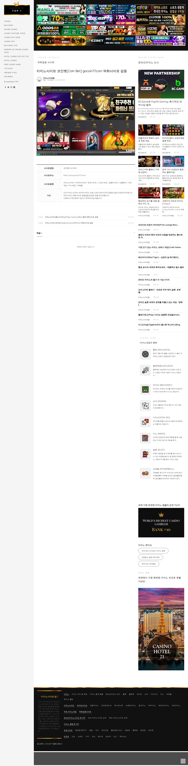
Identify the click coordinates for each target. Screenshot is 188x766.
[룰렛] (145, 354)
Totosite (8, 68)
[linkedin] (14, 87)
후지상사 (123, 736)
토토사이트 (68, 730)
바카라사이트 (82, 705)
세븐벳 (127, 730)
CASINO (7, 21)
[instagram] (11, 87)
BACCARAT (8, 25)
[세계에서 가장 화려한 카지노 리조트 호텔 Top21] (161, 629)
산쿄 (93, 736)
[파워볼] (145, 473)
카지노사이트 (69, 705)
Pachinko (8, 77)
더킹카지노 (176, 705)
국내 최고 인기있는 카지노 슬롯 (153, 551)
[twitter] (8, 87)
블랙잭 (131, 694)
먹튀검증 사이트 (10, 72)
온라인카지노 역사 (113, 694)
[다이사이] (145, 422)
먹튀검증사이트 (85, 712)
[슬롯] (145, 454)
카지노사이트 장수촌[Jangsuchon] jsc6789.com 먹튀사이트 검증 (69, 223)
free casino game (12, 64)
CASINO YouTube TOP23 (14, 33)
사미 (87, 736)
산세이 (80, 736)
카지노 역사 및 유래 (79, 694)
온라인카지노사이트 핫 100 (74, 718)
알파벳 (143, 730)
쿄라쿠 (108, 736)
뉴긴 (115, 736)
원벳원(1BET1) (81, 730)
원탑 (91, 730)
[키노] (145, 438)
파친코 (66, 736)
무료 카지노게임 (70, 712)
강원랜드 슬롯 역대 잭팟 (151, 557)
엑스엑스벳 (118, 705)
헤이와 (100, 736)
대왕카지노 (94, 705)
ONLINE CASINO (10, 29)
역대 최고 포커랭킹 (149, 564)
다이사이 (154, 694)
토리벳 (151, 730)
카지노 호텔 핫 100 (71, 724)
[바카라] (145, 389)
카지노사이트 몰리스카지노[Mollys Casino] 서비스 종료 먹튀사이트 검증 (71, 217)
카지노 (66, 694)
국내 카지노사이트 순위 (97, 718)
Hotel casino (10, 60)
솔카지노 (142, 705)
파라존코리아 (106, 705)
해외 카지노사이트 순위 (118, 718)
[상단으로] (183, 761)
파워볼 (169, 694)
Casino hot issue (12, 37)
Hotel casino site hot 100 (16, 56)
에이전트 (105, 730)
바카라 (139, 694)
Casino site (9, 41)
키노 (162, 694)
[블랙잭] (145, 370)
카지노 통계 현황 (96, 694)
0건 (44, 80)
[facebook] (5, 87)
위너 (97, 730)
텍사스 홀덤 (68, 699)
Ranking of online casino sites (16, 50)
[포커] (145, 405)
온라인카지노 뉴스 (148, 62)
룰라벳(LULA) (116, 730)
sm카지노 (152, 705)
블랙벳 (135, 730)
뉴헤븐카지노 (131, 705)
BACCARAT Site (11, 45)
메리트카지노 (164, 705)
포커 (146, 694)
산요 (73, 736)
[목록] (132, 78)
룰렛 (124, 694)
